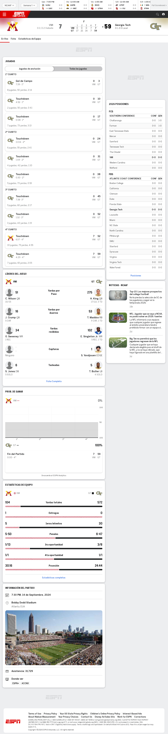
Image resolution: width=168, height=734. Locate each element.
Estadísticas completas (53, 578)
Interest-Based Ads (132, 714)
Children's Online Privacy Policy (105, 714)
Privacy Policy (50, 714)
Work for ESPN (124, 717)
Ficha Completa (54, 381)
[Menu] (4, 14)
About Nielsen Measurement (42, 717)
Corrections (140, 717)
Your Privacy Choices (68, 717)
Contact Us (86, 717)
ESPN (19, 14)
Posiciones (136, 276)
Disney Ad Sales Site (105, 717)
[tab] (29, 68)
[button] (157, 14)
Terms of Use (34, 714)
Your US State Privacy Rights (74, 714)
